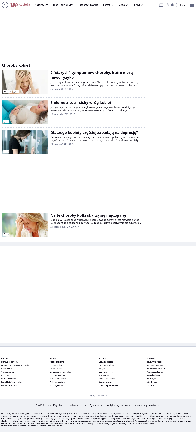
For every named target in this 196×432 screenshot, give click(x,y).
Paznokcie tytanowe (155, 365)
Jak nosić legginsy (57, 375)
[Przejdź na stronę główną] (5, 7)
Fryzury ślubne (56, 365)
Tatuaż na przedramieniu (109, 385)
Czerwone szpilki (106, 372)
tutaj (60, 426)
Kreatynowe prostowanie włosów (15, 365)
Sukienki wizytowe (57, 382)
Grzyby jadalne (153, 382)
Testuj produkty (63, 5)
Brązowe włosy (105, 375)
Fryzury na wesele (155, 362)
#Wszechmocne (89, 5)
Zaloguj (181, 5)
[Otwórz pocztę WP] (161, 5)
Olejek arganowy (8, 372)
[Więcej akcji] (143, 72)
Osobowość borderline (156, 368)
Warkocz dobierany (155, 372)
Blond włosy (6, 375)
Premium (108, 5)
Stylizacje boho (56, 385)
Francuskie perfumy (9, 362)
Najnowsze (41, 5)
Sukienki (150, 385)
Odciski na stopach (9, 385)
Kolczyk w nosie (105, 382)
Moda (121, 5)
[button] (170, 5)
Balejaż (102, 368)
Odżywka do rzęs (106, 362)
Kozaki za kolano (57, 362)
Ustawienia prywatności (145, 405)
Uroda (136, 5)
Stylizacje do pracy (58, 378)
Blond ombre (6, 368)
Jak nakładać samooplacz (12, 382)
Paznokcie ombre (8, 378)
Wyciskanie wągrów (107, 378)
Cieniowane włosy (106, 365)
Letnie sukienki (56, 368)
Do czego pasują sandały (60, 372)
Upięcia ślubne (153, 375)
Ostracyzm (151, 378)
